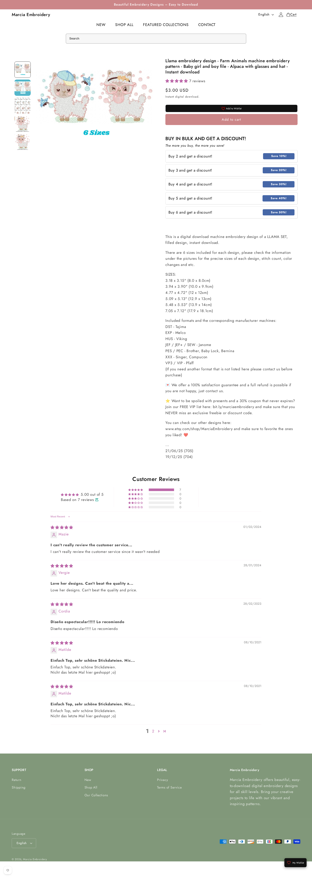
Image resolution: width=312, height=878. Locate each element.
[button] (177, 81)
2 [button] (153, 731)
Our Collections (96, 795)
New (87, 780)
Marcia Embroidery (35, 859)
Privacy (162, 780)
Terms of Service (169, 787)
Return (16, 780)
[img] (62, 527)
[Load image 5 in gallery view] (22, 142)
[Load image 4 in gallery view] (22, 124)
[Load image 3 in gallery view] (22, 106)
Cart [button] (292, 14)
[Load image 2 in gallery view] (22, 88)
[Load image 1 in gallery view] (22, 70)
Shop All (90, 787)
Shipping (18, 787)
